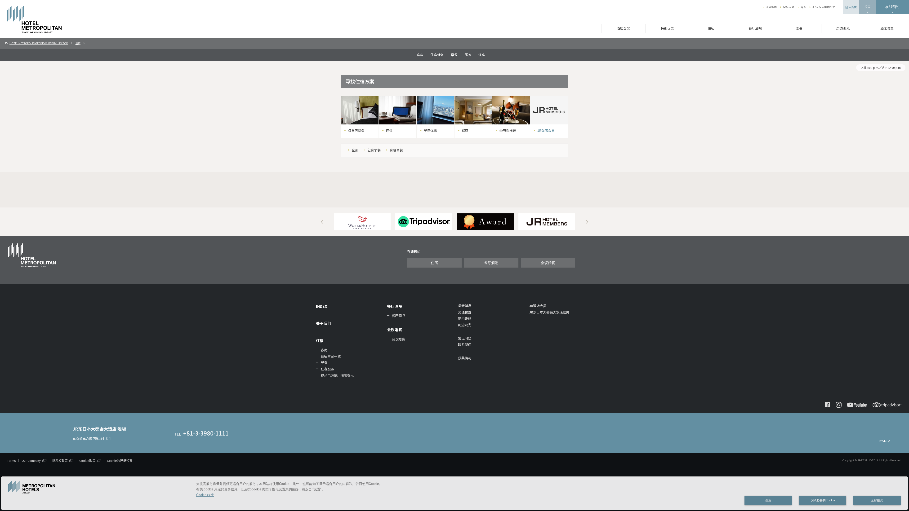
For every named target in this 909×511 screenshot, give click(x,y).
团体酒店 (851, 7)
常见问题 (788, 7)
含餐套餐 (396, 150)
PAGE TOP (885, 440)
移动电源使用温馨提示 (337, 375)
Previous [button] (321, 221)
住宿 (711, 28)
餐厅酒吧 (755, 28)
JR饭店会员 (537, 305)
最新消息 (464, 305)
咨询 (803, 7)
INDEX (321, 306)
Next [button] (587, 221)
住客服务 (327, 368)
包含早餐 (374, 150)
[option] (362, 221)
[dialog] (454, 493)
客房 (420, 54)
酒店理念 (623, 28)
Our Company (31, 460)
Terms (11, 460)
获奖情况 (464, 358)
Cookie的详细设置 (119, 460)
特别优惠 (667, 28)
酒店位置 (887, 28)
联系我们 (464, 344)
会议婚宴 (548, 263)
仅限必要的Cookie (822, 500)
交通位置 (464, 312)
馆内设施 (464, 318)
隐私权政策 (60, 460)
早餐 (454, 54)
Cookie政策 (87, 460)
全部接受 (877, 500)
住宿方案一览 (331, 356)
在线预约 (892, 7)
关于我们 (323, 323)
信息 (481, 54)
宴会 (799, 28)
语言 (867, 6)
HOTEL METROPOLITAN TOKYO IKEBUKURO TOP (38, 43)
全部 (355, 150)
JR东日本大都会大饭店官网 (549, 312)
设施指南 (771, 7)
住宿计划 (437, 54)
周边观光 (843, 28)
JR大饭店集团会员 (824, 7)
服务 (468, 54)
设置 (768, 500)
